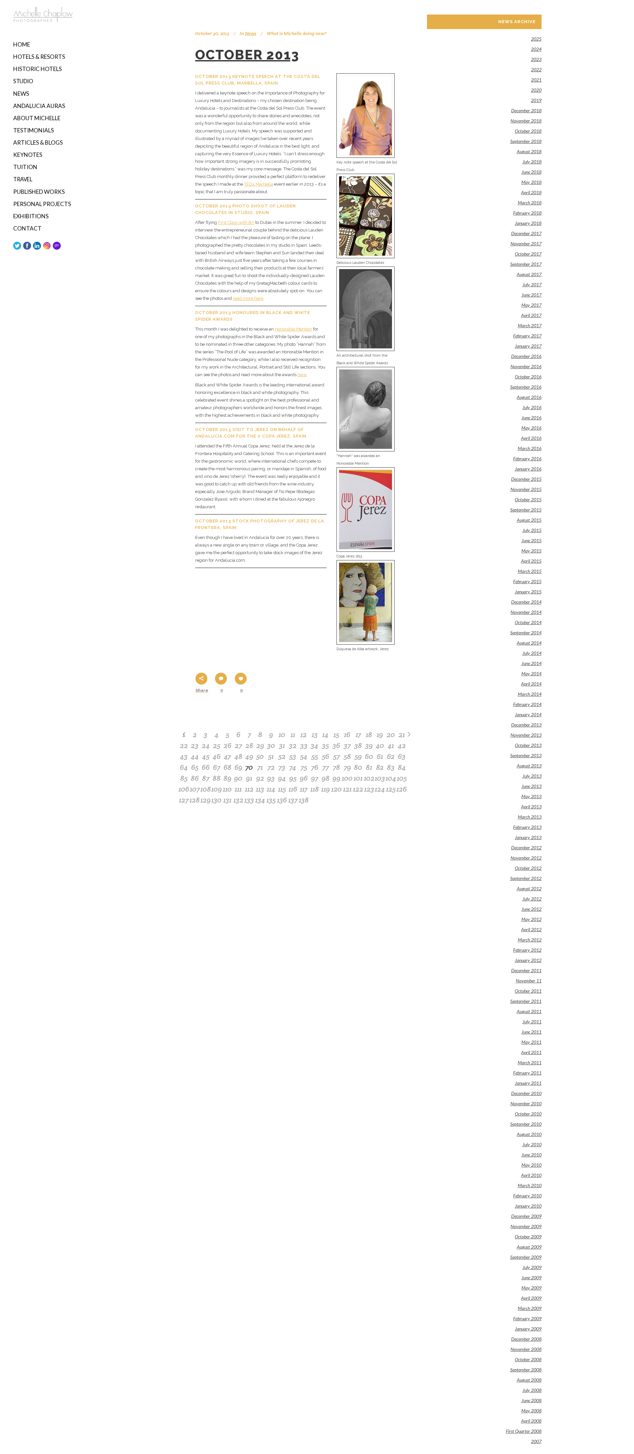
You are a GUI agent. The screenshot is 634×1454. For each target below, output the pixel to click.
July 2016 (532, 407)
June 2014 (531, 663)
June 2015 (531, 540)
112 (249, 789)
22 (184, 745)
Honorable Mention (293, 329)
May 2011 (531, 1042)
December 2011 (526, 970)
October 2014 (528, 622)
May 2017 (531, 305)
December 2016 (526, 356)
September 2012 (526, 878)
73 (281, 767)
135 (271, 799)
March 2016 (530, 448)
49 (249, 756)
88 (217, 778)
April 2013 (531, 806)
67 (216, 767)
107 (195, 789)
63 (401, 756)
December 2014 (526, 602)
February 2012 (527, 950)
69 (238, 767)
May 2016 (531, 428)
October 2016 (528, 376)
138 (304, 799)
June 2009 (531, 1277)
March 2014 (530, 694)
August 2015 (529, 520)
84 (402, 767)
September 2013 (526, 755)
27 (238, 745)
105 (402, 778)
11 (293, 734)
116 (293, 789)
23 (194, 745)
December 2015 (526, 479)
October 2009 (528, 1236)
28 (249, 745)
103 (380, 778)
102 (369, 778)
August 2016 (529, 397)
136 (282, 799)
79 (347, 767)
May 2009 (531, 1288)
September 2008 (526, 1369)
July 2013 (532, 776)
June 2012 (531, 909)
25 (216, 745)
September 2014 (526, 632)
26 (227, 745)
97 (314, 778)
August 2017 (529, 274)
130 (216, 799)
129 (205, 799)
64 (184, 767)
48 (238, 756)
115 (282, 789)
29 (260, 745)
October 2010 (528, 1114)
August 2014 (529, 643)
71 (260, 767)
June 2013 (531, 786)
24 (206, 745)
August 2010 (529, 1134)
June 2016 (531, 417)
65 (194, 767)
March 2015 (530, 571)
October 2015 (528, 499)
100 (347, 778)
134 (260, 799)
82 (380, 767)
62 (391, 756)
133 (249, 799)
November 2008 (526, 1349)
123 (369, 789)
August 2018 (529, 151)
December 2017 (526, 233)
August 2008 (529, 1380)
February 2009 (527, 1318)
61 (380, 756)
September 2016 (526, 387)
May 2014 (531, 673)
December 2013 (526, 724)
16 (347, 734)
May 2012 (531, 919)
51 (271, 756)
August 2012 (529, 888)
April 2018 (531, 192)
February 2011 (527, 1073)
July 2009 (532, 1267)
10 (282, 734)
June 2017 (531, 295)
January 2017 (528, 346)
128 (195, 799)
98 (326, 778)
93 (271, 778)
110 (227, 789)
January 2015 (528, 591)
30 (271, 745)
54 (303, 756)
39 (369, 745)
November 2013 (526, 735)
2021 (536, 80)
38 (358, 745)
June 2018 (531, 172)
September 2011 (526, 1001)
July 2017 (532, 284)
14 (325, 734)
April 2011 (531, 1052)
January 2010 (528, 1206)
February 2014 (527, 704)
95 (293, 778)
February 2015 (527, 581)
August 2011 (529, 1011)
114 (271, 789)
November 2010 (526, 1103)
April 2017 (531, 315)
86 (195, 778)
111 (238, 789)
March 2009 (530, 1308)
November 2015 (526, 489)
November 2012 (526, 858)
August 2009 (529, 1247)
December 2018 (526, 110)
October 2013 (247, 54)
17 (358, 734)
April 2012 (531, 929)
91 (249, 778)
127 (184, 799)
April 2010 (531, 1175)
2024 (536, 49)
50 (260, 756)
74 (292, 767)
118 (314, 789)
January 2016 (528, 469)
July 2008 (532, 1390)
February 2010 (527, 1195)
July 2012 (532, 899)
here (302, 374)
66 (206, 767)
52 (282, 756)
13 (315, 734)
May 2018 (531, 182)
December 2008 (526, 1339)
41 (391, 745)
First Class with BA (236, 222)
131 (227, 799)
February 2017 (527, 335)
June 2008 (531, 1400)
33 (303, 745)
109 (216, 789)
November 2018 (526, 121)
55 (314, 756)
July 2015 (532, 530)
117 (303, 789)
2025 (536, 39)
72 (271, 767)
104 (391, 778)
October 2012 (528, 868)
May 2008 (531, 1410)
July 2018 (532, 161)
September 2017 (526, 264)
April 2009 (531, 1298)
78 (336, 767)
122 (358, 789)
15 (336, 734)
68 (227, 767)
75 (303, 767)
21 (402, 734)
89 (227, 778)
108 (205, 789)
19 (380, 734)
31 (282, 745)
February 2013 (527, 827)
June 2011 (531, 1032)
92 (260, 778)
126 (402, 789)
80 (358, 767)
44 (195, 756)
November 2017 (526, 243)
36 (336, 745)
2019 (536, 100)
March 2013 (530, 817)
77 (325, 767)
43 (184, 756)
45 (205, 756)
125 (391, 789)
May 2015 (531, 550)
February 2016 (527, 458)
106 (184, 789)
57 (336, 756)
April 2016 (531, 438)
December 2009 (526, 1216)
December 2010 (526, 1093)
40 (380, 745)
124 (380, 789)
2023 (536, 59)
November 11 (529, 980)
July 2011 (532, 1021)
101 (358, 778)
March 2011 (530, 1062)
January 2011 (528, 1083)
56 (325, 756)
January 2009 (528, 1328)
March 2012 (530, 939)
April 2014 (531, 684)
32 (293, 745)
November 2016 (526, 366)
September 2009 (526, 1257)
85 (184, 778)
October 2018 (528, 131)
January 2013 (528, 837)
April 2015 (531, 561)
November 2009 (526, 1226)
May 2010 (531, 1165)
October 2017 (528, 254)
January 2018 (528, 223)
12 (303, 734)
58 (347, 756)
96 (304, 778)
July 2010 (532, 1144)
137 (293, 799)
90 (238, 778)
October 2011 (528, 991)
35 (325, 745)
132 (238, 799)
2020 (536, 90)
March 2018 (530, 202)
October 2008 (528, 1359)
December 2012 (526, 847)
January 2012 (528, 960)
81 (369, 767)
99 (336, 778)
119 (325, 789)
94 (282, 778)
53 (292, 756)
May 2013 (531, 796)
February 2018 (527, 213)
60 (369, 756)
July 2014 (532, 653)
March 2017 (530, 325)
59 (358, 756)
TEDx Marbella (258, 184)
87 (205, 778)
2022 (536, 69)
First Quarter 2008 (524, 1431)
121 (347, 789)
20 (391, 734)
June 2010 (531, 1154)
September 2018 (526, 141)
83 (391, 767)
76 (314, 767)
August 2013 (529, 765)
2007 (536, 1441)
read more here (248, 298)
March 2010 (530, 1185)
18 (369, 734)
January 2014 (528, 714)
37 (347, 745)
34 (314, 745)
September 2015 (526, 510)
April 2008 (531, 1421)
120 (336, 789)
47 (227, 756)
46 (217, 756)
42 (402, 745)
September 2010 (526, 1124)
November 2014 (526, 612)
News (250, 33)
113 (260, 789)
